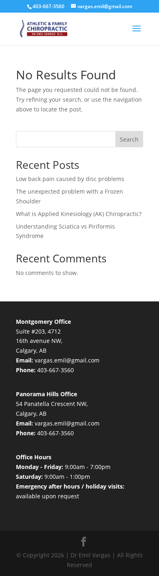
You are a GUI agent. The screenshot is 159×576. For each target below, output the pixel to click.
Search (129, 139)
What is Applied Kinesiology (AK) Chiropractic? (78, 214)
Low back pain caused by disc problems (70, 179)
